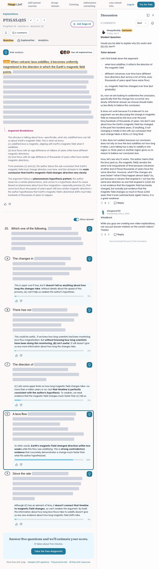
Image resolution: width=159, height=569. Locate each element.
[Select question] (37, 20)
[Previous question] (31, 20)
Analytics (43, 40)
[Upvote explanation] (5, 204)
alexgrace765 (113, 211)
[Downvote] (108, 203)
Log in (130, 4)
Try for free (145, 4)
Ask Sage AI (84, 24)
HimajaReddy (113, 30)
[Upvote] (102, 203)
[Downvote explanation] (9, 204)
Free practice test (59, 562)
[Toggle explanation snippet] (89, 229)
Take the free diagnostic (48, 551)
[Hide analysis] (6, 52)
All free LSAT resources (79, 562)
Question (8, 40)
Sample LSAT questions (38, 562)
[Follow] (152, 23)
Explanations (10, 14)
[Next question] (44, 20)
